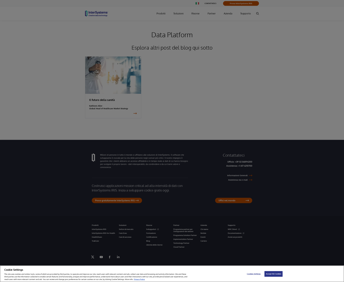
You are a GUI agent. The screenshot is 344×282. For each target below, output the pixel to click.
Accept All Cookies (273, 274)
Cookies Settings (254, 274)
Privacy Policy (139, 279)
